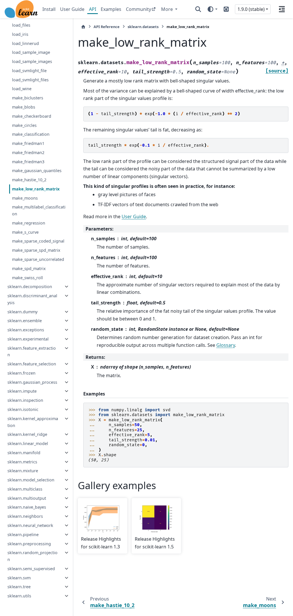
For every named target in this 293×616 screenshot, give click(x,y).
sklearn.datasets (143, 26)
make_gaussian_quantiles (37, 170)
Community (138, 9)
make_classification (31, 134)
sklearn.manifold (23, 452)
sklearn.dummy (22, 311)
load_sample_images (32, 61)
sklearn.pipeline (23, 534)
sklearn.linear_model (27, 443)
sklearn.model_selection (30, 480)
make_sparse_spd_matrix (36, 250)
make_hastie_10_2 (29, 179)
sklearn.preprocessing (29, 543)
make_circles (24, 125)
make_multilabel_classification (39, 210)
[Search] (198, 9)
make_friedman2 (28, 152)
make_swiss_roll (27, 277)
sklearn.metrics (22, 462)
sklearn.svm (19, 577)
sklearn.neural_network (30, 525)
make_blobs (23, 107)
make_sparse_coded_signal (38, 241)
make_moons (25, 198)
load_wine (21, 88)
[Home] (83, 27)
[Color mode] (212, 9)
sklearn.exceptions (25, 329)
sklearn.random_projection (32, 556)
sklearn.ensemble (24, 320)
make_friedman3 (28, 161)
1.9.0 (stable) (251, 9)
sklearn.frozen (21, 373)
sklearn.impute (22, 391)
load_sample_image (31, 52)
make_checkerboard (31, 116)
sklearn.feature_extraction (31, 351)
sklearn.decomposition (29, 286)
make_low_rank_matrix (36, 189)
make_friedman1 (28, 143)
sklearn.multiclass (24, 489)
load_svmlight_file (29, 70)
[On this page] (281, 9)
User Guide (72, 9)
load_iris (20, 34)
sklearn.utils (19, 596)
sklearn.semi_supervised (31, 568)
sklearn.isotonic (22, 409)
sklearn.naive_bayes (26, 507)
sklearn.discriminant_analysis (32, 299)
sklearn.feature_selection (31, 364)
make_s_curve (25, 232)
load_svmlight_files (30, 79)
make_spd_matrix (29, 268)
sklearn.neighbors (25, 516)
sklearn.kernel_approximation (32, 422)
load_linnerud (25, 43)
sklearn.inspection (25, 400)
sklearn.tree (19, 586)
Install (49, 9)
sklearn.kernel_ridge (27, 434)
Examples (111, 9)
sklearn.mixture (22, 470)
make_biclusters (27, 98)
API (92, 9)
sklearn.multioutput (26, 498)
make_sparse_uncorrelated (38, 259)
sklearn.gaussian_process (32, 382)
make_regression (28, 223)
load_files (21, 25)
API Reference (107, 26)
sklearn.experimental (28, 339)
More (167, 9)
